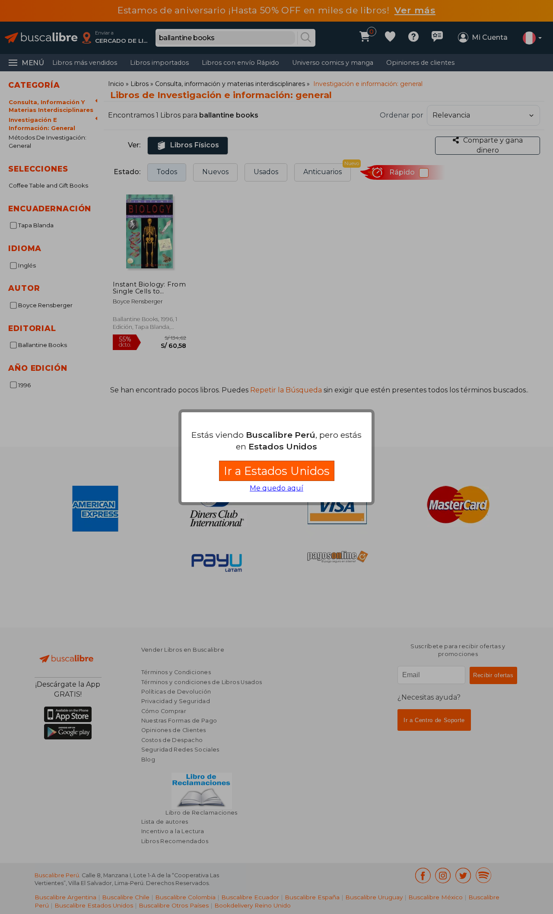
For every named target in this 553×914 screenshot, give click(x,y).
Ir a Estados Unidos (277, 471)
